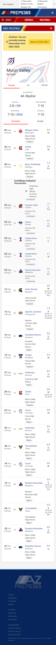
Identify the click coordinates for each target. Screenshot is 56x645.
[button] (54, 4)
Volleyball (45, 19)
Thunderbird (31, 447)
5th (18, 106)
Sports (8, 19)
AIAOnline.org (14, 635)
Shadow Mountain (33, 271)
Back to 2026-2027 (40, 42)
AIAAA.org (12, 620)
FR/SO (44, 85)
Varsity (11, 85)
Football (29, 19)
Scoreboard (13, 625)
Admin (11, 605)
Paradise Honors (33, 336)
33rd (19, 114)
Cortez (28, 148)
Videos (11, 595)
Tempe (29, 356)
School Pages (14, 628)
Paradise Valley (31, 206)
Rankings (12, 598)
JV (28, 85)
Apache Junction (33, 313)
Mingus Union (31, 131)
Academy (12, 601)
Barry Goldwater (32, 165)
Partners (12, 616)
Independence (31, 239)
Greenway (30, 373)
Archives (12, 613)
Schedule (15, 121)
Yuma (29, 411)
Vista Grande (31, 290)
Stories (11, 610)
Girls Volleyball (8, 4)
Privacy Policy (15, 631)
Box (48, 168)
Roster (40, 121)
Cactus (28, 223)
